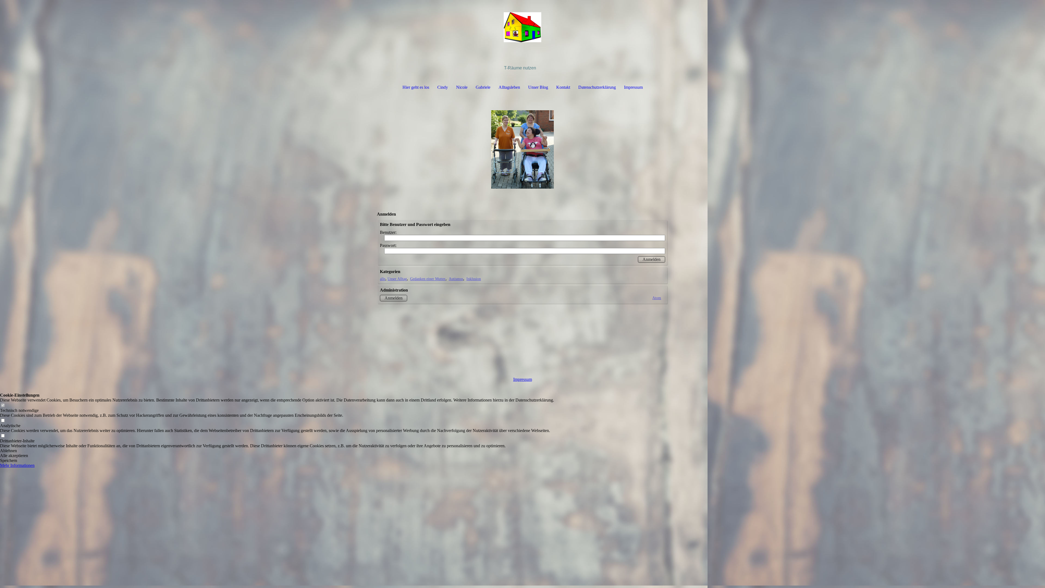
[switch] (2, 405)
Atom (656, 298)
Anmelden (393, 298)
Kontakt (563, 87)
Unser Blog (538, 87)
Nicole (462, 87)
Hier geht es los (415, 87)
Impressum (633, 87)
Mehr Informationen (17, 465)
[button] (277, 450)
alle (382, 279)
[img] (522, 27)
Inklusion (473, 279)
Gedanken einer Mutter (427, 279)
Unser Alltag (397, 279)
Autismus (456, 279)
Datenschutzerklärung (597, 87)
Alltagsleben (509, 87)
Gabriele (483, 87)
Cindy (442, 87)
